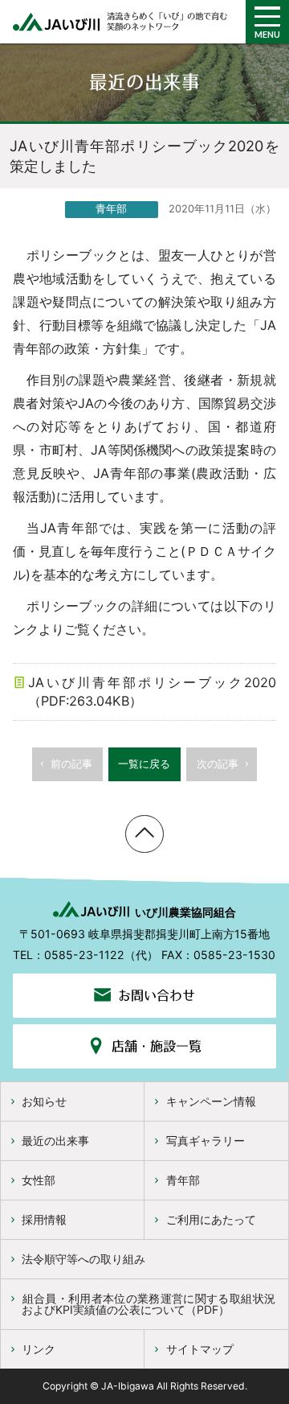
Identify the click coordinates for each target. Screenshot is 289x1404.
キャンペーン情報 (211, 1101)
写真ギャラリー (205, 1140)
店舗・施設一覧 (156, 1046)
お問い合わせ (156, 995)
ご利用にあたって (211, 1219)
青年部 (183, 1180)
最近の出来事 (55, 1140)
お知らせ (44, 1101)
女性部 (38, 1180)
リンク (38, 1349)
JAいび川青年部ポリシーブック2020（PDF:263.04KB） (151, 691)
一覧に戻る (144, 764)
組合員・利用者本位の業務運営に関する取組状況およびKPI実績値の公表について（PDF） (148, 1303)
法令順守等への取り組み (83, 1259)
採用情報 (44, 1219)
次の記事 (217, 764)
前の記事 (71, 764)
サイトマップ (200, 1349)
